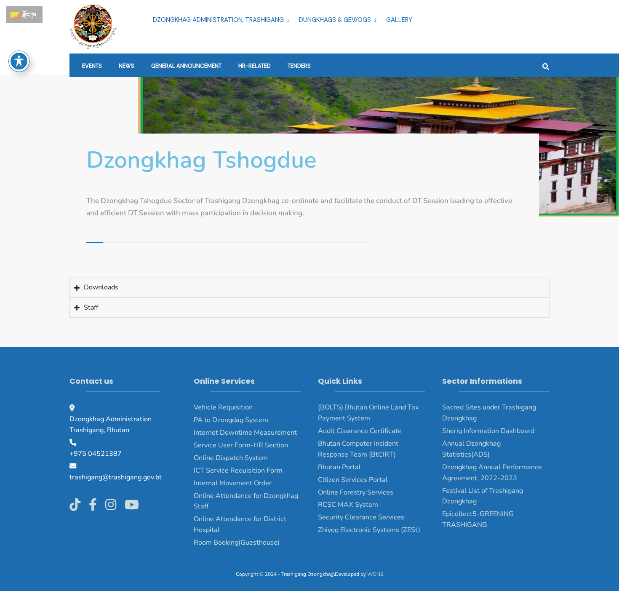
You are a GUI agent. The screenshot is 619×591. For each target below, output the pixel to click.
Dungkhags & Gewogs (335, 20)
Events (92, 66)
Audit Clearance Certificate (360, 431)
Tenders (299, 66)
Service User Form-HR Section (241, 445)
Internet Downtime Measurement (245, 432)
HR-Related (254, 66)
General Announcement (186, 66)
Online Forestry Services (355, 492)
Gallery (399, 20)
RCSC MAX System (348, 504)
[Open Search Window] (545, 65)
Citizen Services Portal (353, 479)
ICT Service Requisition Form (238, 470)
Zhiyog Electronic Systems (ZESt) (369, 530)
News (126, 66)
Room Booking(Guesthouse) (237, 542)
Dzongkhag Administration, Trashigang (218, 20)
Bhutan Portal (339, 467)
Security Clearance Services (361, 517)
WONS (375, 574)
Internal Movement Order (233, 483)
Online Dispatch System (231, 458)
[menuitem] (222, 18)
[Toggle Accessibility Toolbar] (19, 61)
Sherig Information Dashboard (488, 431)
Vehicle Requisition (223, 407)
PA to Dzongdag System (231, 420)
